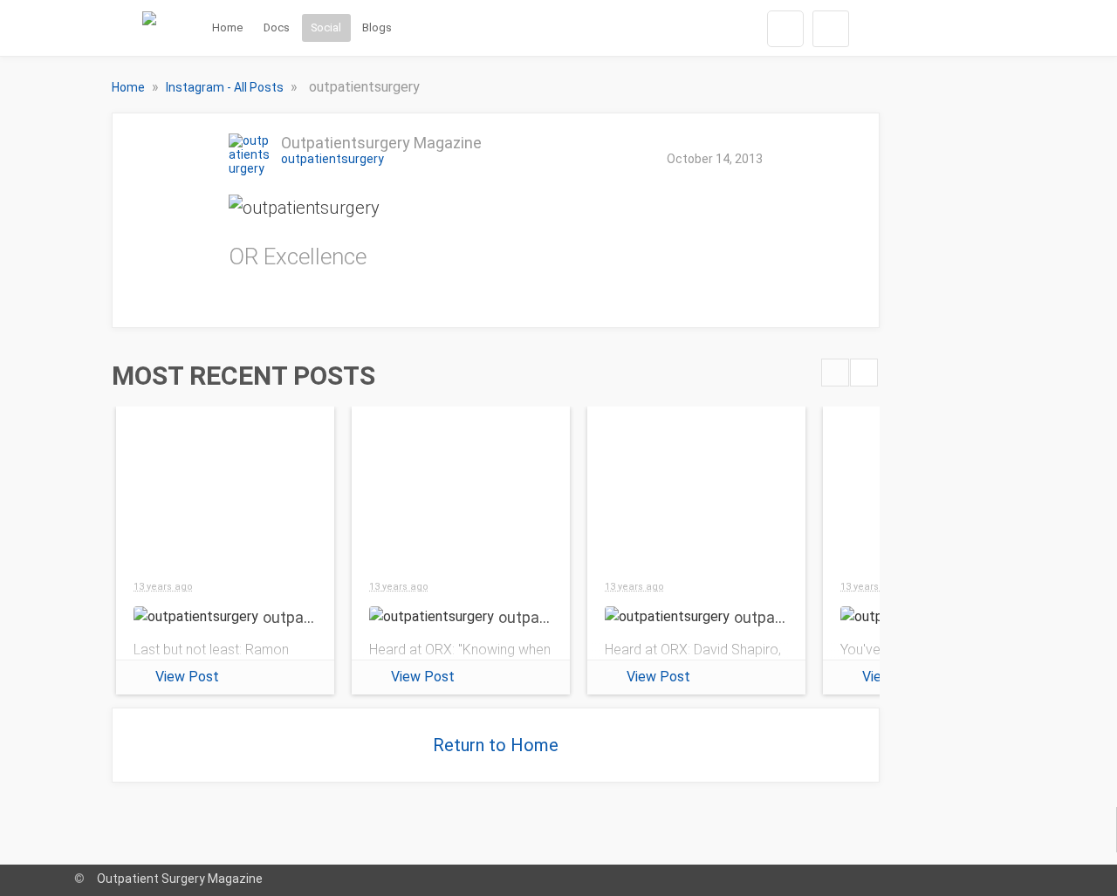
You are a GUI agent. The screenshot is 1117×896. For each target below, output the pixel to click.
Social (326, 27)
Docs (277, 27)
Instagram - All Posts (226, 87)
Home (227, 27)
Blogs (377, 27)
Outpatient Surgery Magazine (180, 879)
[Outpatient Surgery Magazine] (149, 29)
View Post (187, 676)
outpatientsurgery (332, 159)
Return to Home (495, 745)
